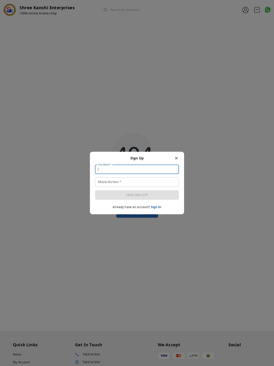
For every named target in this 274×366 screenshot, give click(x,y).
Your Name (104, 165)
